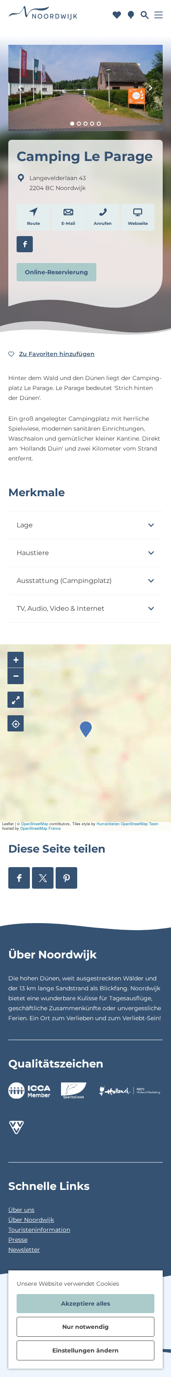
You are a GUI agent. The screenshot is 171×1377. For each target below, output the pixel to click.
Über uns (21, 1210)
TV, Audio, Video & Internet (61, 608)
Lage (25, 525)
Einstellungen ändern (85, 1350)
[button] (85, 729)
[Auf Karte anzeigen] (15, 723)
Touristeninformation (39, 1229)
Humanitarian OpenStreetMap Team (128, 823)
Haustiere (33, 553)
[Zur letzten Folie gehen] (20, 88)
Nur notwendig (85, 1327)
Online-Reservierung (56, 272)
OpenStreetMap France (40, 828)
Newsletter (24, 1249)
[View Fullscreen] (15, 700)
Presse (17, 1239)
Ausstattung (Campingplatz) (64, 581)
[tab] (72, 124)
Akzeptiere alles (85, 1303)
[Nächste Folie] (151, 88)
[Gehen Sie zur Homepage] (43, 15)
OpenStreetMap (34, 823)
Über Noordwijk (31, 1219)
